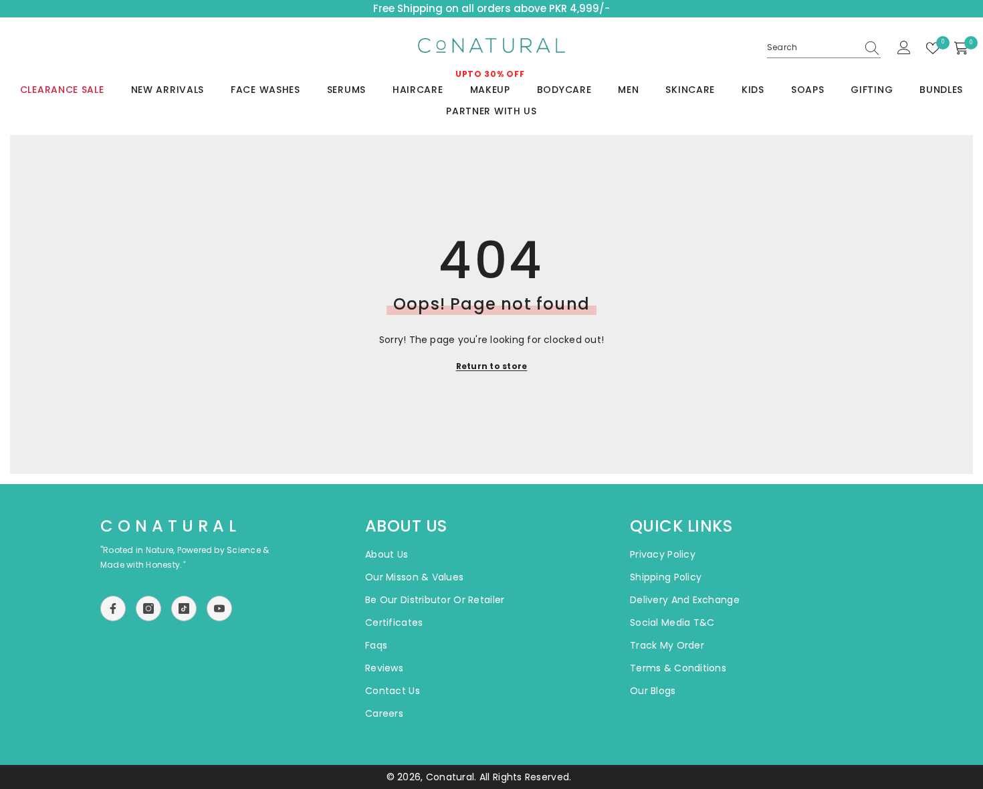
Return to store (492, 366)
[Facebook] (113, 608)
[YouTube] (219, 608)
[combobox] (812, 47)
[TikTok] (184, 608)
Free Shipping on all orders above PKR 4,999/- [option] (491, 8)
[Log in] (904, 48)
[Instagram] (148, 608)
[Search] (824, 47)
